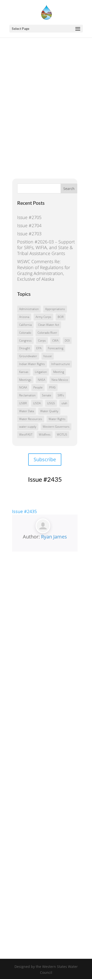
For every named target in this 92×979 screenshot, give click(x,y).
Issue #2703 (29, 234)
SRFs (61, 395)
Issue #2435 (24, 511)
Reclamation (27, 395)
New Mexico (60, 380)
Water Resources (30, 419)
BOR (61, 317)
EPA (38, 348)
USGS (51, 403)
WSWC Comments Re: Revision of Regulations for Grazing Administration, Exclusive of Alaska (43, 270)
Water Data (26, 411)
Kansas (23, 372)
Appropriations (55, 309)
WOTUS (62, 434)
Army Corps (43, 317)
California (25, 325)
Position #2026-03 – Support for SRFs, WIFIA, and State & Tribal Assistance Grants (46, 248)
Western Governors (56, 427)
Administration (29, 309)
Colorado (25, 333)
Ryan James (54, 536)
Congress (25, 340)
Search (69, 188)
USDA (37, 403)
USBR (23, 403)
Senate (46, 395)
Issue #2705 (29, 217)
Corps (42, 340)
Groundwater (28, 356)
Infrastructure (60, 364)
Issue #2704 (29, 225)
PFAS (52, 387)
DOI (67, 340)
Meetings (25, 380)
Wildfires (45, 434)
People (38, 387)
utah (64, 403)
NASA (41, 380)
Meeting (58, 372)
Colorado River (47, 333)
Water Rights (57, 419)
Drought (24, 348)
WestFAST (25, 434)
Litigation (41, 372)
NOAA (23, 387)
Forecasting (55, 348)
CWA (55, 340)
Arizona (24, 317)
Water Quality (49, 411)
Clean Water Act (48, 325)
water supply (27, 427)
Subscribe (45, 459)
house (47, 356)
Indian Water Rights (32, 364)
